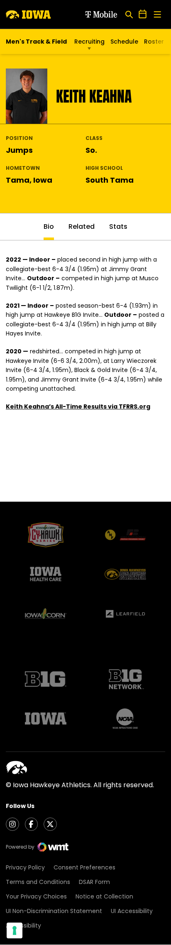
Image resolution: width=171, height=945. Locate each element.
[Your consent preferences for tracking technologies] (14, 930)
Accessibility (23, 925)
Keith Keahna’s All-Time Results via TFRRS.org (78, 406)
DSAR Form (94, 882)
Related (81, 226)
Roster (154, 41)
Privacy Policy (25, 867)
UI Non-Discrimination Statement (54, 911)
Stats (118, 226)
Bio (49, 226)
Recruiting (89, 41)
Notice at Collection (104, 896)
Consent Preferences (84, 867)
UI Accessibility (132, 911)
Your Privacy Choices (36, 896)
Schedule (124, 41)
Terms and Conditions (38, 882)
